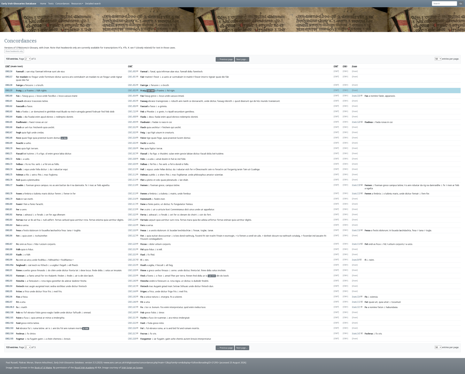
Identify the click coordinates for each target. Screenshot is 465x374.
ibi (32, 219)
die (223, 76)
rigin (172, 90)
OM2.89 (8, 254)
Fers (18, 225)
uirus (191, 209)
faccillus (52, 95)
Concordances (62, 3)
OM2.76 (8, 179)
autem (187, 338)
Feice (143, 137)
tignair (212, 76)
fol (61, 328)
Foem (19, 193)
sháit (185, 179)
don (86, 275)
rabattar (58, 169)
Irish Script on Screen (132, 367)
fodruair (96, 111)
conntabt (79, 76)
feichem (166, 127)
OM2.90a (9, 265)
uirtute (161, 209)
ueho (28, 143)
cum (172, 219)
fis (26, 164)
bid (174, 328)
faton (380, 307)
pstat (42, 137)
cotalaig (296, 235)
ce (190, 101)
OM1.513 (132, 179)
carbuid (65, 219)
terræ (159, 148)
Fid (366, 244)
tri (390, 230)
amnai (39, 317)
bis (58, 328)
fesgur (35, 76)
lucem (50, 137)
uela (151, 158)
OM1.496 (132, 106)
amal (158, 158)
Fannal (143, 71)
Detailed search (93, 3)
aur (39, 286)
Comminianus (177, 209)
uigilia (55, 265)
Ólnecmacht (201, 169)
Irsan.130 (356, 95)
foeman (30, 185)
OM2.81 (8, 209)
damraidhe (435, 185)
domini (194, 116)
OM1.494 (132, 95)
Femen (144, 185)
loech (226, 275)
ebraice (27, 101)
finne (203, 270)
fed (103, 111)
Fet (18, 235)
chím (53, 270)
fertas (183, 219)
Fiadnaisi (145, 122)
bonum (155, 307)
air (76, 275)
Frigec (143, 291)
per (177, 275)
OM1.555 (132, 323)
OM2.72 (8, 158)
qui (251, 101)
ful (29, 328)
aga (54, 214)
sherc (162, 174)
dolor (152, 244)
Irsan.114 (356, 244)
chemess (57, 338)
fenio (32, 204)
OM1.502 (132, 127)
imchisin (222, 270)
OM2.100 (9, 312)
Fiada (19, 116)
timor (161, 312)
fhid (152, 254)
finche (83, 280)
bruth (40, 85)
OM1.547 (132, 307)
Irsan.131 (356, 307)
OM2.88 (8, 249)
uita (23, 301)
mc (92, 185)
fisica (25, 296)
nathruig (189, 235)
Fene (143, 204)
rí (70, 185)
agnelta (105, 185)
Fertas (19, 219)
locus (39, 95)
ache (173, 338)
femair (415, 193)
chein (49, 338)
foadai (31, 116)
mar (25, 219)
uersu (26, 225)
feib (107, 111)
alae (172, 71)
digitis (120, 219)
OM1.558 (132, 338)
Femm (143, 193)
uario (166, 76)
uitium (158, 244)
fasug (25, 95)
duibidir (197, 280)
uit (376, 301)
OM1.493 (132, 90)
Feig (142, 132)
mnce (48, 317)
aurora (65, 76)
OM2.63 (8, 111)
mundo (264, 101)
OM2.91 (8, 270)
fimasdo (41, 270)
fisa (38, 219)
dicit (187, 209)
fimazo (165, 270)
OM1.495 (132, 101)
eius (177, 71)
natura (155, 296)
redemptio (185, 116)
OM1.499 (132, 122)
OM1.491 (132, 76)
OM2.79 (8, 198)
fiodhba (42, 259)
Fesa (18, 230)
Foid (18, 323)
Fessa (143, 230)
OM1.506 (132, 148)
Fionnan (20, 275)
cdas (40, 132)
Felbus (19, 164)
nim (146, 259)
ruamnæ (161, 317)
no (29, 76)
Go (461, 3)
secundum (179, 111)
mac (46, 174)
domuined (39, 111)
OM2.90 (8, 259)
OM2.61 (8, 101)
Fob (18, 312)
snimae (227, 219)
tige (149, 137)
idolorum (383, 230)
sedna (53, 286)
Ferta (19, 214)
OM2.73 (8, 164)
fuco (151, 317)
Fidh (18, 249)
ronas (38, 122)
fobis (37, 312)
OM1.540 (132, 280)
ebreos (175, 116)
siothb (61, 286)
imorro (204, 76)
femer (67, 193)
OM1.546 (132, 301)
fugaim (33, 338)
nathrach (287, 235)
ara (170, 317)
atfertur (212, 219)
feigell (63, 265)
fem (423, 193)
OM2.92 (8, 275)
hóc (258, 101)
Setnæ (176, 286)
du (51, 169)
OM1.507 (132, 153)
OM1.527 (132, 235)
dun (211, 286)
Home (43, 3)
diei (23, 79)
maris (44, 193)
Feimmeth (145, 198)
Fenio (150, 204)
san (28, 71)
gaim (167, 338)
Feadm (19, 185)
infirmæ (47, 71)
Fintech (20, 286)
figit (29, 132)
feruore (29, 85)
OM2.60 (8, 95)
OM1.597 (132, 259)
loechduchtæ (184, 230)
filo (27, 174)
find (195, 275)
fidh (38, 90)
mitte (30, 323)
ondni (152, 280)
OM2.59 (8, 90)
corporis (166, 244)
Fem (18, 198)
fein (25, 204)
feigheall (20, 265)
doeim (165, 158)
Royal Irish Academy (84, 367)
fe (86, 185)
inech (34, 265)
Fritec (19, 291)
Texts (51, 3)
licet (168, 209)
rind (73, 111)
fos (162, 307)
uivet (29, 235)
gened (88, 111)
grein (161, 111)
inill (160, 249)
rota (86, 219)
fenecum (161, 280)
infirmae (165, 71)
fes (33, 164)
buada (395, 230)
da (68, 185)
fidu (36, 244)
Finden (61, 275)
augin (32, 286)
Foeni (19, 204)
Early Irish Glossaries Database (18, 3)
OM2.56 (8, 71)
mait (148, 76)
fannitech (197, 71)
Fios (18, 296)
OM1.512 (132, 174)
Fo (17, 307)
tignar (119, 76)
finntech (83, 286)
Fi (365, 259)
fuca (26, 317)
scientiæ (219, 174)
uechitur (155, 127)
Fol (17, 328)
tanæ (210, 230)
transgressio (162, 101)
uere (24, 209)
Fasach (19, 101)
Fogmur (20, 338)
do (189, 214)
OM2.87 (8, 244)
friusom (144, 238)
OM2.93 (8, 280)
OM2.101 (9, 317)
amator (210, 174)
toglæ (204, 230)
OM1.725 (132, 111)
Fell (142, 169)
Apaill (171, 111)
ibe (199, 219)
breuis (194, 338)
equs (26, 169)
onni (21, 244)
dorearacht (197, 101)
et (154, 179)
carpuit (152, 219)
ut (162, 204)
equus (150, 169)
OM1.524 (132, 219)
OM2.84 (8, 225)
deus (151, 116)
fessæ (196, 230)
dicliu (209, 153)
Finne (19, 270)
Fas (17, 95)
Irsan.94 (355, 259)
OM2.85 (8, 230)
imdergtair (184, 317)
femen (242, 235)
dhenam (61, 214)
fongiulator (179, 204)
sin (255, 235)
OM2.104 (9, 333)
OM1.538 (132, 270)
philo (152, 174)
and (170, 328)
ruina (35, 328)
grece (153, 95)
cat (225, 169)
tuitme (30, 153)
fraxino (30, 90)
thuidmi (164, 153)
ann (180, 101)
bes (177, 235)
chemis (179, 338)
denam (183, 214)
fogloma (53, 174)
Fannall (20, 71)
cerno (174, 270)
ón (155, 317)
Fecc (18, 148)
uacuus (67, 95)
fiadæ (155, 122)
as (52, 164)
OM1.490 (132, 71)
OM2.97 (8, 301)
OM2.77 (8, 185)
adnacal (153, 214)
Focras (143, 333)
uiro (148, 209)
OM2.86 (8, 235)
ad (35, 219)
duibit (76, 280)
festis (26, 230)
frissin (219, 235)
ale (58, 71)
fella (38, 169)
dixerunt (245, 101)
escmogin (229, 235)
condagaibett (155, 238)
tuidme (219, 153)
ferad (218, 169)
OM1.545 (132, 296)
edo (158, 179)
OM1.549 (132, 312)
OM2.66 (8, 127)
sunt (54, 71)
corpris (51, 244)
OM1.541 (132, 286)
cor (170, 122)
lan (181, 179)
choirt (194, 214)
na (69, 111)
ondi (370, 244)
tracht (213, 235)
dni (69, 116)
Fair (142, 76)
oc (178, 214)
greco (151, 270)
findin (69, 275)
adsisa (204, 219)
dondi (178, 164)
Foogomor (145, 338)
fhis (39, 174)
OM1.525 (132, 225)
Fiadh (19, 254)
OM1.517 (132, 204)
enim (37, 116)
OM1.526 (132, 230)
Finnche (20, 280)
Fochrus (20, 333)
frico (27, 291)
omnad (87, 312)
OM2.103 (9, 328)
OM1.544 (132, 291)
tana (69, 230)
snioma (99, 219)
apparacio (390, 95)
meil (56, 291)
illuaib (64, 111)
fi (37, 153)
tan (25, 198)
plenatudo (172, 179)
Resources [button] (76, 3)
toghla (77, 230)
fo (172, 204)
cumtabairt (177, 76)
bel (24, 153)
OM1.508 (132, 158)
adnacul (28, 214)
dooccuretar (164, 235)
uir (154, 209)
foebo (25, 111)
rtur (30, 127)
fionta (72, 270)
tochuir (41, 235)
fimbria (27, 193)
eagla (50, 312)
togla (428, 230)
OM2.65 (8, 122)
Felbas (143, 164)
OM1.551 (132, 317)
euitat (155, 235)
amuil (37, 275)
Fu (17, 259)
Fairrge (144, 85)
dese (83, 270)
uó (249, 169)
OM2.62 (8, 106)
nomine (374, 95)
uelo (27, 158)
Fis (141, 296)
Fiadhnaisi (21, 122)
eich (187, 169)
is (174, 164)
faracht (39, 204)
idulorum (34, 230)
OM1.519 (132, 209)
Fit (17, 301)
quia (158, 71)
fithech (44, 265)
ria (28, 338)
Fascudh (20, 106)
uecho (152, 143)
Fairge (19, 85)
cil (46, 153)
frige (170, 291)
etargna (165, 296)
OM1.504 (132, 137)
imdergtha (59, 317)
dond (182, 235)
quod (237, 101)
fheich (75, 265)
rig (424, 185)
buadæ (173, 230)
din (81, 275)
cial (29, 265)
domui (57, 137)
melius (197, 307)
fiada (377, 122)
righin (43, 90)
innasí (181, 95)
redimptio (61, 116)
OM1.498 (132, 116)
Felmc (19, 174)
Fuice (19, 317)
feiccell (159, 265)
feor (160, 275)
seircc (34, 174)
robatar (415, 185)
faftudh (77, 312)
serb (38, 164)
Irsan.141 (356, 333)
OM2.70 (8, 148)
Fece (18, 137)
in (185, 76)
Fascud (144, 106)
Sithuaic (184, 286)
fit (204, 235)
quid (186, 307)
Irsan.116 (356, 230)
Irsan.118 (356, 185)
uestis (154, 230)
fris (49, 291)
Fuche (143, 317)
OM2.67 (8, 132)
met (163, 198)
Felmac (144, 174)
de (254, 101)
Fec (142, 148)
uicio (410, 244)
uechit (51, 127)
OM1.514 (132, 185)
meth (30, 198)
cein (210, 169)
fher (173, 275)
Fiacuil (143, 153)
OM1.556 (132, 328)
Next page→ (242, 59)
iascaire (319, 235)
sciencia (374, 296)
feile (183, 158)
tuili (45, 219)
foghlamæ (182, 174)
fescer (197, 76)
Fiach (19, 127)
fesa (63, 230)
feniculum (34, 280)
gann (40, 338)
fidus (30, 249)
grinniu (163, 106)
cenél (250, 235)
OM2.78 (8, 193)
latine (45, 101)
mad (58, 111)
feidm (157, 198)
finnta (194, 270)
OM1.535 (132, 265)
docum (275, 235)
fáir (227, 76)
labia (62, 153)
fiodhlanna (66, 259)
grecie (183, 153)
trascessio (37, 101)
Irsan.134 (356, 296)
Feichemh (38, 127)
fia (32, 122)
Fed (18, 179)
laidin (57, 312)
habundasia (391, 307)
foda (149, 323)
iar (155, 338)
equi (65, 169)
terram (34, 148)
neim (371, 259)
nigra (48, 280)
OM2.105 (9, 338)
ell (167, 265)
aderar (68, 280)
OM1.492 (132, 85)
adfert (50, 219)
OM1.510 (132, 169)
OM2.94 (8, 286)
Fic (17, 244)
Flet (142, 179)
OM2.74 (8, 169)
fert (209, 214)
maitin (189, 76)
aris (71, 76)
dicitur (58, 76)
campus (44, 185)
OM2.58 (8, 85)
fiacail (203, 153)
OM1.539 (132, 275)
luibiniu (37, 193)
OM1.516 (132, 198)
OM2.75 (8, 174)
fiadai (157, 116)
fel (46, 164)
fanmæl (39, 71)
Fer (17, 209)
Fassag (143, 101)
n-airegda (80, 111)
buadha (46, 230)
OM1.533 (132, 254)
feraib (40, 214)
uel (26, 127)
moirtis (195, 328)
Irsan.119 (356, 193)
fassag (220, 101)
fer (191, 169)
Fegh (18, 132)
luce (203, 307)
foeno (150, 275)
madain (92, 76)
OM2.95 (8, 291)
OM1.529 (132, 244)
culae (171, 153)
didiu (189, 71)
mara (189, 219)
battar (63, 185)
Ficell (143, 265)
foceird (198, 235)
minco (175, 317)
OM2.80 (8, 204)
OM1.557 (132, 333)
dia (25, 116)
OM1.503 (132, 132)
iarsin (239, 169)
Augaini (157, 286)
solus (107, 270)
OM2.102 (9, 323)
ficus (29, 244)
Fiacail (19, 153)
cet (171, 214)
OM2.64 (8, 116)
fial (172, 158)
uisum (159, 132)
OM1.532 (132, 249)
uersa (150, 225)
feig (171, 265)
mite (161, 323)
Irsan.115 (356, 301)
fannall (183, 71)
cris (154, 333)
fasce (29, 106)
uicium (43, 244)
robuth (174, 101)
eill (70, 265)
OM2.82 (8, 214)
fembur (186, 193)
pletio (150, 179)
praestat (172, 137)
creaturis (169, 132)
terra (182, 275)
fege (29, 137)
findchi (205, 280)
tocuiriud (395, 301)
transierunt (274, 101)
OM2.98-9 (9, 307)
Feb (18, 111)
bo (147, 307)
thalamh (52, 275)
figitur (153, 148)
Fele (18, 158)
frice (45, 291)
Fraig (18, 90)
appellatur (209, 209)
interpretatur (176, 307)
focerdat (307, 235)
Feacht (19, 143)
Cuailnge (255, 169)
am (167, 275)
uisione (178, 296)
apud (43, 116)
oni (49, 164)
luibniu (164, 193)
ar (171, 76)
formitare (49, 76)
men (450, 185)
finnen (189, 275)
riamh (186, 101)
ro (160, 122)
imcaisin (117, 270)
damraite (79, 185)
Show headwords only (14, 51)
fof (25, 312)
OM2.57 (8, 76)
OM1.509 (132, 164)
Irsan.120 (356, 122)
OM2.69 (8, 143)
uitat (386, 301)
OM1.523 (132, 214)
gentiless (189, 111)
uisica (148, 296)
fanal (152, 71)
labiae (190, 153)
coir (201, 214)
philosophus (200, 174)
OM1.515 (132, 193)
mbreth (228, 101)
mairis (173, 193)
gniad (164, 286)
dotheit (267, 235)
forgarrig (232, 169)
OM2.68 (8, 137)
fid (168, 90)
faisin (381, 95)
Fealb (19, 169)
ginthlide (51, 111)
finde (94, 270)
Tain (245, 169)
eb (49, 116)
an (87, 76)
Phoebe (150, 111)
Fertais (144, 219)
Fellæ (162, 169)
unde (41, 76)
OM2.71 (8, 153)
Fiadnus (369, 122)
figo (42, 153)
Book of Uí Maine (43, 367)
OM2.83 (8, 219)
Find (142, 275)
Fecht (143, 143)
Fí (141, 259)
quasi (18, 79)
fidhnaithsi (53, 259)
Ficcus (143, 244)
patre (156, 204)
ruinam (71, 328)
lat (77, 270)
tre (46, 275)
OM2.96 (8, 296)
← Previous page (225, 59)
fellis (56, 164)
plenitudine (33, 179)
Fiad (142, 254)
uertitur (79, 219)
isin (207, 235)
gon (56, 280)
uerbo (27, 270)
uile (259, 235)
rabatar (181, 169)
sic (175, 158)
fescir (156, 76)
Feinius (189, 204)
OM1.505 (132, 143)
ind (179, 158)
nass (164, 122)
